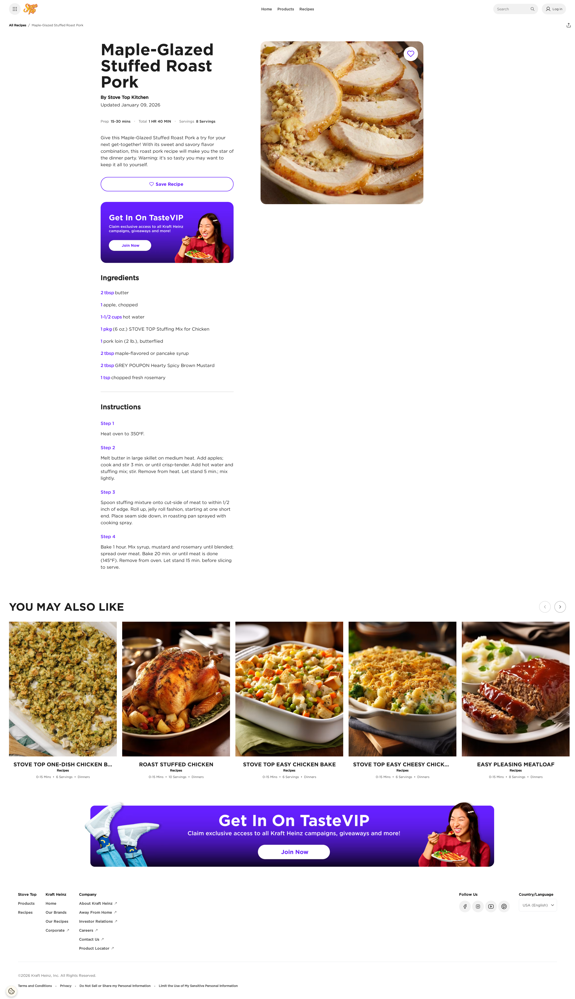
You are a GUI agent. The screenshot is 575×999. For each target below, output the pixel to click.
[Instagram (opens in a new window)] (478, 906)
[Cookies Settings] (11, 991)
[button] (15, 9)
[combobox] (512, 9)
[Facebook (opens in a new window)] (465, 906)
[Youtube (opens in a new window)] (491, 906)
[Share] (568, 25)
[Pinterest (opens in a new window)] (504, 906)
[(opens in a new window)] (167, 232)
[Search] (532, 9)
